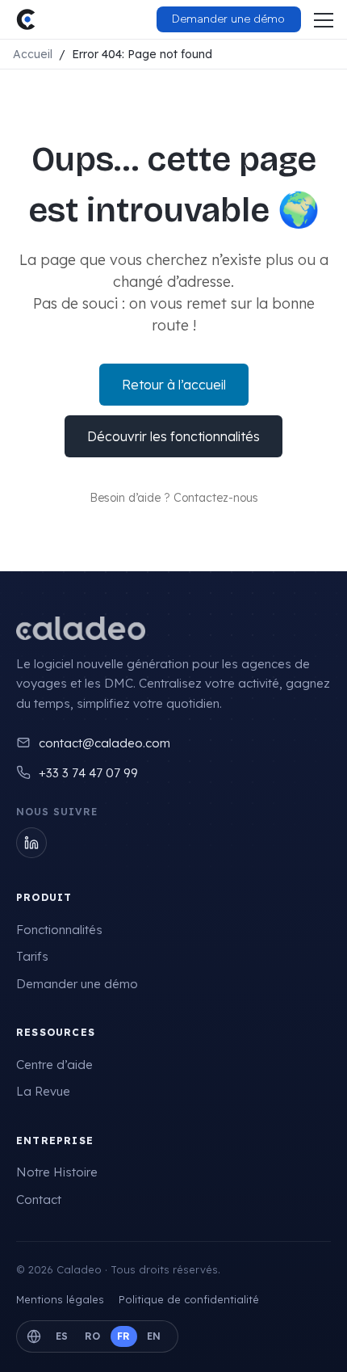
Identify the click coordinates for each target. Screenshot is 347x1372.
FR (124, 1336)
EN (154, 1336)
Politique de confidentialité (189, 1299)
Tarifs (32, 956)
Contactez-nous (216, 497)
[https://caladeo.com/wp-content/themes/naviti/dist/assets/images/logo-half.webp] (26, 19)
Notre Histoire (57, 1172)
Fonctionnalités (59, 929)
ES (62, 1336)
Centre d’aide (54, 1064)
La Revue (43, 1091)
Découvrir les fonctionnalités (173, 436)
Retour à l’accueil (174, 385)
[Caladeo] (80, 628)
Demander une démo (77, 983)
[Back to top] (302, 1344)
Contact (38, 1199)
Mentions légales (60, 1299)
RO (93, 1336)
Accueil (32, 54)
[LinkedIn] (31, 842)
